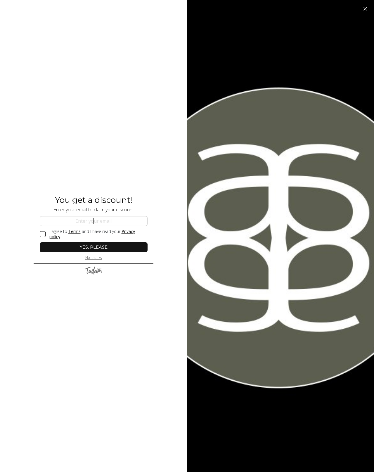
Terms (74, 231)
